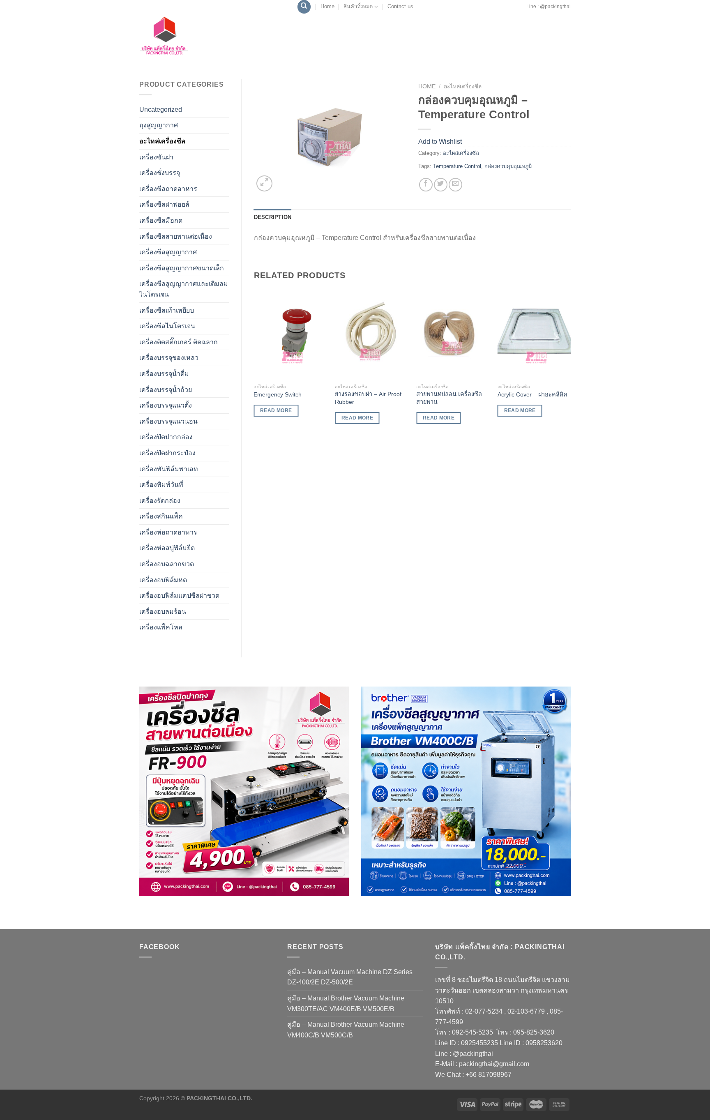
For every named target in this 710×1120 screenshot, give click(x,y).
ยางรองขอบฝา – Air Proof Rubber (368, 398)
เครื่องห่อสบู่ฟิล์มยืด (167, 547)
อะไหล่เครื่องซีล (162, 141)
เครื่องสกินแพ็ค (161, 516)
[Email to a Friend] (455, 184)
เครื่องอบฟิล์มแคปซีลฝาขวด (179, 595)
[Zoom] (264, 183)
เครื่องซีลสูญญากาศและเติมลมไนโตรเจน (183, 289)
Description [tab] (273, 217)
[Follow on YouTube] (523, 10)
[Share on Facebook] (426, 184)
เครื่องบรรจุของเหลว (168, 357)
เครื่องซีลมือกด (160, 220)
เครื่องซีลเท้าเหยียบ (166, 310)
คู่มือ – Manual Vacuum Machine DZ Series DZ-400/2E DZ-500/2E (350, 977)
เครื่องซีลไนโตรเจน (167, 326)
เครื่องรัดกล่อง (159, 500)
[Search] (304, 7)
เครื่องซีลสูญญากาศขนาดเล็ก (181, 268)
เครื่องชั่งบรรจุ (159, 172)
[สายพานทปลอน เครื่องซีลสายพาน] (452, 335)
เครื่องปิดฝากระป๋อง (167, 452)
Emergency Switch (278, 394)
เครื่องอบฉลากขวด (166, 563)
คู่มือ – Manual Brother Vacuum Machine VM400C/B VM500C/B (345, 1030)
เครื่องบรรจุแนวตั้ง (165, 405)
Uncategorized (160, 109)
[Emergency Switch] (290, 335)
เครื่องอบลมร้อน (162, 611)
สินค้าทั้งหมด (358, 6)
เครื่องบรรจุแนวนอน (168, 421)
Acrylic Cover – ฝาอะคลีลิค (532, 394)
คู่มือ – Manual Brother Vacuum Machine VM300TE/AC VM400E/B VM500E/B (345, 1003)
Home (327, 6)
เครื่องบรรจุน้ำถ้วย (165, 389)
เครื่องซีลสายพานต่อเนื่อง (175, 236)
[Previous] (254, 365)
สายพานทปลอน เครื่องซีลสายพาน (449, 398)
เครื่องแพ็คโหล (160, 627)
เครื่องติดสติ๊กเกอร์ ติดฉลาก (178, 342)
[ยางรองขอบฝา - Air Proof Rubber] (371, 335)
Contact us (400, 6)
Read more (276, 410)
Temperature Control (457, 166)
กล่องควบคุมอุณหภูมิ (508, 166)
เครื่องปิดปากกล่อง (166, 436)
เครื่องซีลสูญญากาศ (168, 252)
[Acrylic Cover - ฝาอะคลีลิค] (534, 335)
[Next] (570, 365)
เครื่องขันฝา (156, 157)
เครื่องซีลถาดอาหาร (168, 188)
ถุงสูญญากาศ (158, 125)
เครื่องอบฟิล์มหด (163, 579)
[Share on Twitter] (440, 184)
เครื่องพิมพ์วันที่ (161, 484)
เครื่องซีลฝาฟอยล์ (164, 204)
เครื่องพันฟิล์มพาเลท (168, 469)
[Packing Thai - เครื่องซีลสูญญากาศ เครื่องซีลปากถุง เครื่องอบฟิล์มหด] (182, 38)
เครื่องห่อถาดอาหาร (168, 532)
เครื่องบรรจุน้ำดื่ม (164, 373)
